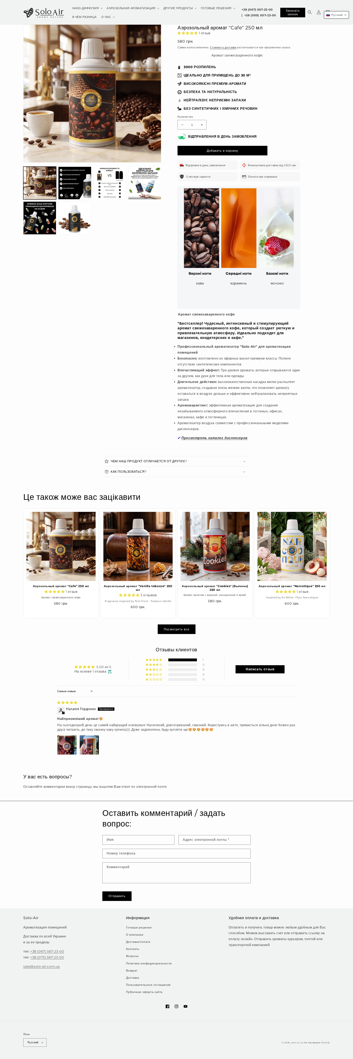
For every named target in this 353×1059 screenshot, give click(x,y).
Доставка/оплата (138, 942)
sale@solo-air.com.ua (41, 966)
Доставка (132, 977)
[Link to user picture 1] (67, 745)
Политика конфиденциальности (149, 963)
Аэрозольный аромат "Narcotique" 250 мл (292, 586)
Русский (33, 1042)
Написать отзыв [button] (260, 669)
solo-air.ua (297, 1042)
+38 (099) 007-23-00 (260, 15)
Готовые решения (139, 927)
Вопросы (132, 956)
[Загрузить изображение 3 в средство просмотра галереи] (109, 183)
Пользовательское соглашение (148, 985)
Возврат (131, 970)
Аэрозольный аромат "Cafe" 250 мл (61, 586)
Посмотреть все (176, 629)
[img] (67, 703)
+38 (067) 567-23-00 (257, 9)
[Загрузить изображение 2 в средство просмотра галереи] (74, 183)
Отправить (116, 896)
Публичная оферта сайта (144, 992)
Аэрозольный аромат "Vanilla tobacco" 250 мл (138, 587)
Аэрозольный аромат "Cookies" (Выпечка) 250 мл (215, 587)
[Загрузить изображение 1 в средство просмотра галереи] (39, 183)
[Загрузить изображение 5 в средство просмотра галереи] (39, 217)
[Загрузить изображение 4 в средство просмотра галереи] (144, 183)
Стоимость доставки (223, 47)
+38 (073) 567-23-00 (47, 957)
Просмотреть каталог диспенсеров (214, 438)
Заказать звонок (293, 12)
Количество (185, 116)
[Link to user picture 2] (89, 745)
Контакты (132, 949)
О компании (134, 934)
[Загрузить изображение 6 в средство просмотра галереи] (74, 217)
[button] (87, 8)
